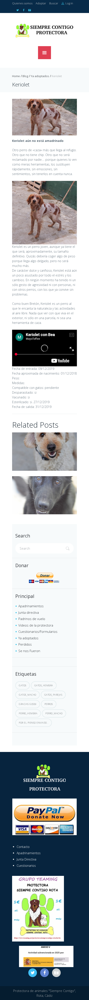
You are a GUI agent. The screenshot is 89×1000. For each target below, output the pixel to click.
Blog (25, 76)
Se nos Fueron (29, 651)
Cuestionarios (26, 866)
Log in (69, 3)
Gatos (22, 685)
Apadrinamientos (31, 606)
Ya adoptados (40, 76)
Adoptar (41, 3)
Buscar (53, 3)
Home (16, 76)
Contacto (23, 847)
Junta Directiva (26, 859)
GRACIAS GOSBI (28, 704)
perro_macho (54, 713)
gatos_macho (27, 694)
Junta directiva (28, 612)
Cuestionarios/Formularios (37, 631)
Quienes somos (22, 3)
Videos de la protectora (35, 625)
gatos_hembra (43, 685)
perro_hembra (28, 713)
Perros (48, 704)
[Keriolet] (44, 117)
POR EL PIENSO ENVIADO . (33, 722)
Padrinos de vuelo (31, 619)
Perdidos (25, 644)
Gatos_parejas (53, 694)
